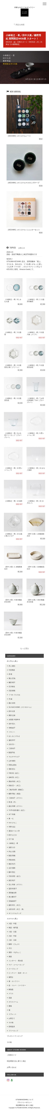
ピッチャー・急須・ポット (18, 973)
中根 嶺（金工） (14, 773)
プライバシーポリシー (24, 1102)
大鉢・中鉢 (12, 936)
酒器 (10, 956)
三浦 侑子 (12, 748)
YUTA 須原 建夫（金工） (17, 810)
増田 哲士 (12, 769)
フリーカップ (13, 1031)
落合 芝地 (12, 678)
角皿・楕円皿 (13, 927)
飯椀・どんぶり (14, 944)
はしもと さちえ (14, 736)
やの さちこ (13, 822)
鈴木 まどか (13, 835)
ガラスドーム (13, 1002)
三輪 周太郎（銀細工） (17, 789)
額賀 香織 (12, 855)
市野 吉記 (12, 827)
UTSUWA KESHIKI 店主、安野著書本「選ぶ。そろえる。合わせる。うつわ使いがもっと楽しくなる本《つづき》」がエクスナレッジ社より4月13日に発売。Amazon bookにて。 (24, 265)
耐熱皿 (11, 989)
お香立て (12, 1018)
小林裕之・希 (13, 843)
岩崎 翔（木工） (14, 777)
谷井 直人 (12, 724)
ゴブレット (12, 1014)
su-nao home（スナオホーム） (20, 707)
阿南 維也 (12, 860)
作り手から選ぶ (12, 661)
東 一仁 (11, 818)
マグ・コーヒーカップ (16, 965)
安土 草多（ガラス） (16, 884)
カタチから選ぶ (12, 918)
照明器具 (12, 1026)
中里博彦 (12, 670)
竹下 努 (11, 839)
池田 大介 (12, 847)
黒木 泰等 (12, 703)
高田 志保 (12, 715)
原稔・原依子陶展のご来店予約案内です (22, 254)
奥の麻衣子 (12, 897)
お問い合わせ (11, 1067)
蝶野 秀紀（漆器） (15, 794)
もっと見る (24, 648)
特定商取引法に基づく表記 (16, 1061)
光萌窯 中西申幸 (14, 719)
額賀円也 (12, 752)
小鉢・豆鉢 (12, 940)
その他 (11, 1022)
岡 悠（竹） (13, 802)
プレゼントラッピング (15, 1036)
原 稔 (10, 674)
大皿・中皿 (12, 923)
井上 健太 (12, 666)
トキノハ (12, 732)
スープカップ (13, 969)
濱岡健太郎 (12, 893)
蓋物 (10, 1006)
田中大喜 (12, 711)
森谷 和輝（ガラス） (16, 806)
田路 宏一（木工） (15, 785)
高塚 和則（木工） (15, 781)
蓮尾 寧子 (12, 740)
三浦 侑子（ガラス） (16, 798)
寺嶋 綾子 (12, 728)
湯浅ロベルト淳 (14, 831)
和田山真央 (12, 765)
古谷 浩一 (12, 744)
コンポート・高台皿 (16, 960)
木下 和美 (12, 814)
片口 (10, 948)
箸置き (11, 977)
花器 (10, 998)
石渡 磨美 (12, 690)
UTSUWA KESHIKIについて (24, 1099)
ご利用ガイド (11, 1055)
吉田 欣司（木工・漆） (17, 909)
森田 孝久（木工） (15, 905)
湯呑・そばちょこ (15, 952)
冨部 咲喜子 (13, 888)
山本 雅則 (12, 761)
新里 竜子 (12, 880)
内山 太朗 (12, 851)
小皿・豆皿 (12, 932)
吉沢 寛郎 (12, 868)
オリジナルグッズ (15, 913)
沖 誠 (10, 699)
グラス (11, 993)
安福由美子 (12, 901)
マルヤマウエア (14, 757)
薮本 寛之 (12, 872)
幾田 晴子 (12, 682)
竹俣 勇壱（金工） (15, 876)
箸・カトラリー (14, 981)
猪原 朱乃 (12, 864)
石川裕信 (12, 686)
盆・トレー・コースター (17, 985)
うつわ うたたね (14, 695)
